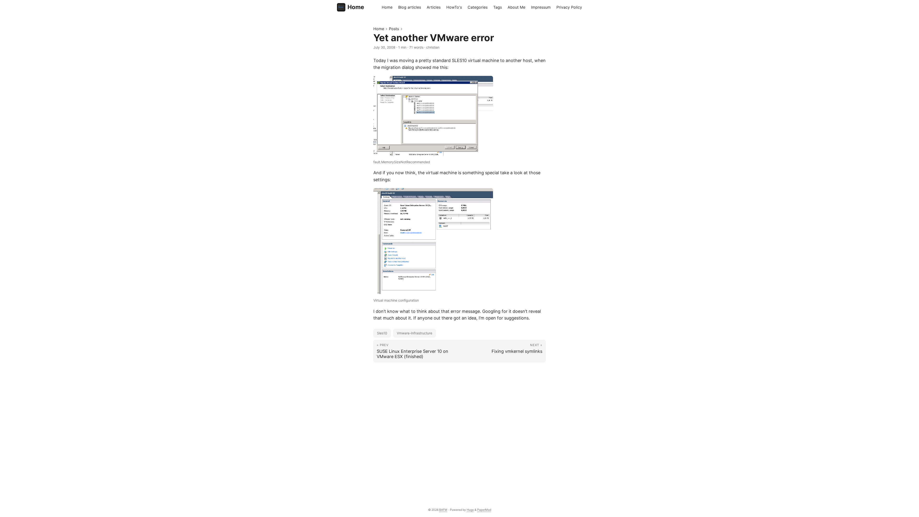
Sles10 (382, 333)
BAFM (443, 509)
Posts (394, 28)
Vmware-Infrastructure (414, 333)
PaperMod (484, 509)
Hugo (470, 509)
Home (355, 7)
